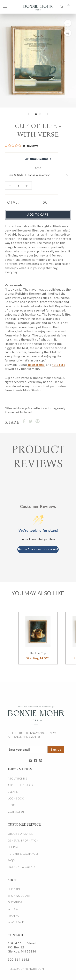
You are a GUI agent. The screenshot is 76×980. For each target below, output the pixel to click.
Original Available (38, 158)
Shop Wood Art (19, 895)
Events (13, 791)
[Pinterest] (37, 421)
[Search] (61, 6)
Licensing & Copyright (24, 866)
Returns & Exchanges (23, 853)
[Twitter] (31, 421)
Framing (13, 915)
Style (38, 168)
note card (58, 364)
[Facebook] (24, 421)
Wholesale (16, 922)
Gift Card (15, 908)
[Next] (47, 114)
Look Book (16, 798)
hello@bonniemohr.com (26, 968)
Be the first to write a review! (38, 549)
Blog (11, 805)
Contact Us (16, 811)
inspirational (36, 364)
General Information (23, 840)
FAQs (11, 860)
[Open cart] (68, 6)
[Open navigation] (5, 6)
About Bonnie (17, 778)
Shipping (13, 847)
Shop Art (14, 889)
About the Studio (20, 785)
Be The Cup (38, 653)
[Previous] (28, 114)
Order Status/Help (21, 833)
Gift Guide (15, 902)
